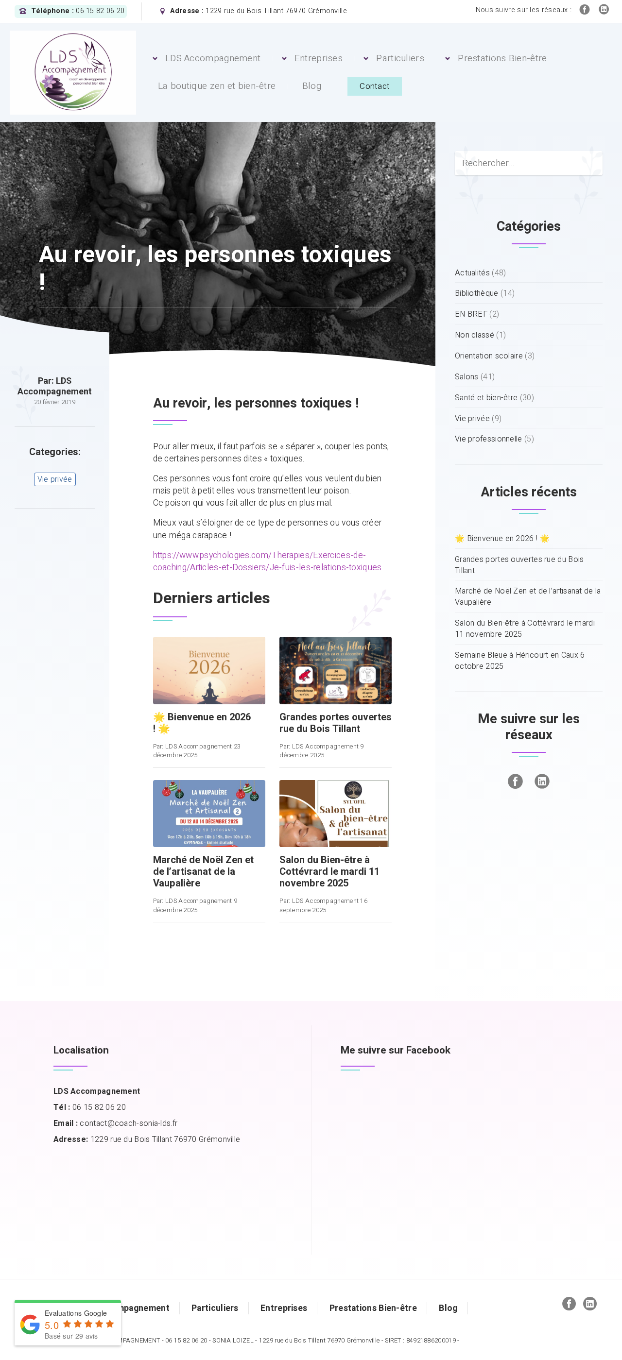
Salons (467, 377)
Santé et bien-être (486, 398)
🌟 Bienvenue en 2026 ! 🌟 (502, 538)
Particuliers (400, 58)
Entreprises (318, 58)
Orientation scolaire (489, 356)
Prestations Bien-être (502, 58)
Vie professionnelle (488, 439)
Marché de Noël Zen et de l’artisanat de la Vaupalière (528, 597)
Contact (375, 86)
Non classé (474, 335)
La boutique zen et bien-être (217, 86)
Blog (311, 86)
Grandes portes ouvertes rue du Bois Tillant (519, 565)
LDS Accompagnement (212, 58)
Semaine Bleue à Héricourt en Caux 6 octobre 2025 (520, 661)
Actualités (472, 273)
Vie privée (54, 479)
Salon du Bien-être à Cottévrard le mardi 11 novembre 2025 (525, 629)
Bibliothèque (477, 293)
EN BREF (471, 314)
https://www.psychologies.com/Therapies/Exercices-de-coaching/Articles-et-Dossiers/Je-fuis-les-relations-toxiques (267, 561)
